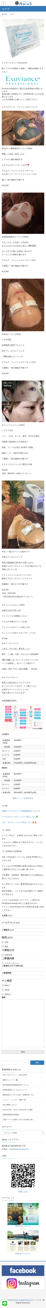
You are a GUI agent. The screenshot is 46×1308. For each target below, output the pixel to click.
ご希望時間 (6, 973)
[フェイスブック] (23, 1270)
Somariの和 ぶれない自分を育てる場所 (18, 1110)
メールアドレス (11, 923)
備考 (4, 997)
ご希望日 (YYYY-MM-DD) (12, 966)
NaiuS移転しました (10, 1105)
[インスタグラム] (23, 1283)
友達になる (23, 1192)
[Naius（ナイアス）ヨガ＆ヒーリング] (23, 1214)
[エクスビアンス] (23, 80)
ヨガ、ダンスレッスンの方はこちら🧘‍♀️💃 (19, 822)
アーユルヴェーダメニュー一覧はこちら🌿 (20, 817)
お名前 (7, 915)
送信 (23, 1052)
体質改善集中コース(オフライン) (15, 1090)
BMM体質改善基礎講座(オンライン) (16, 1085)
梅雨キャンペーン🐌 (10, 1080)
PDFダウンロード (23, 1226)
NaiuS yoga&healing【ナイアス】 (27, 1300)
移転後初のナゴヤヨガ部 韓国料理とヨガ (18, 1095)
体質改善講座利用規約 (11, 1115)
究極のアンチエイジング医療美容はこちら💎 (21, 811)
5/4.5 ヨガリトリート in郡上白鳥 (15, 1075)
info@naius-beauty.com (19, 1149)
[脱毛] (23, 717)
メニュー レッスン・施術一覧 (14, 1100)
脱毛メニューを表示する (23, 798)
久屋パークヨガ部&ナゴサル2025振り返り (18, 1119)
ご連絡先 (8, 930)
